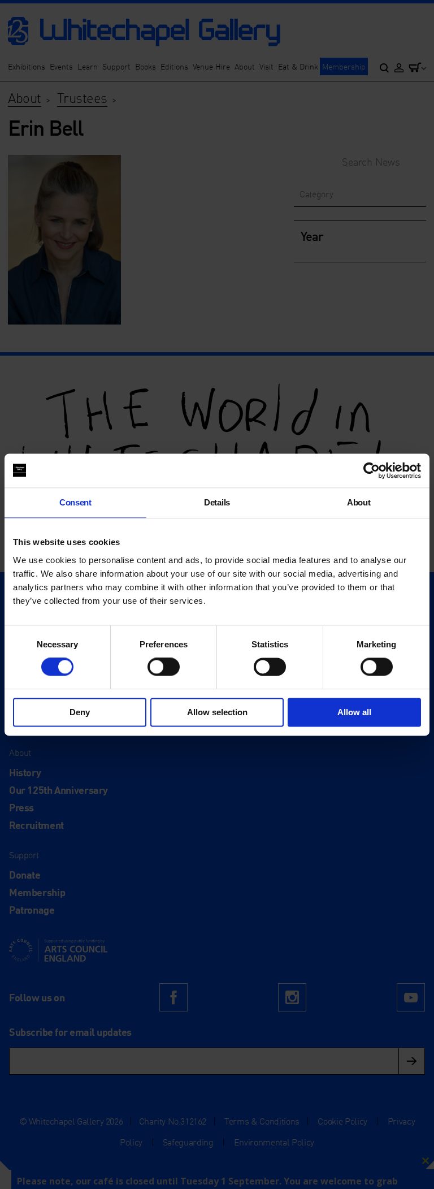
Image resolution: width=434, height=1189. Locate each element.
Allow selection (217, 712)
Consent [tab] (75, 502)
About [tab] (358, 502)
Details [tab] (217, 502)
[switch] (163, 667)
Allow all (354, 712)
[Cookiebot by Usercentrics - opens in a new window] (371, 470)
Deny (80, 712)
